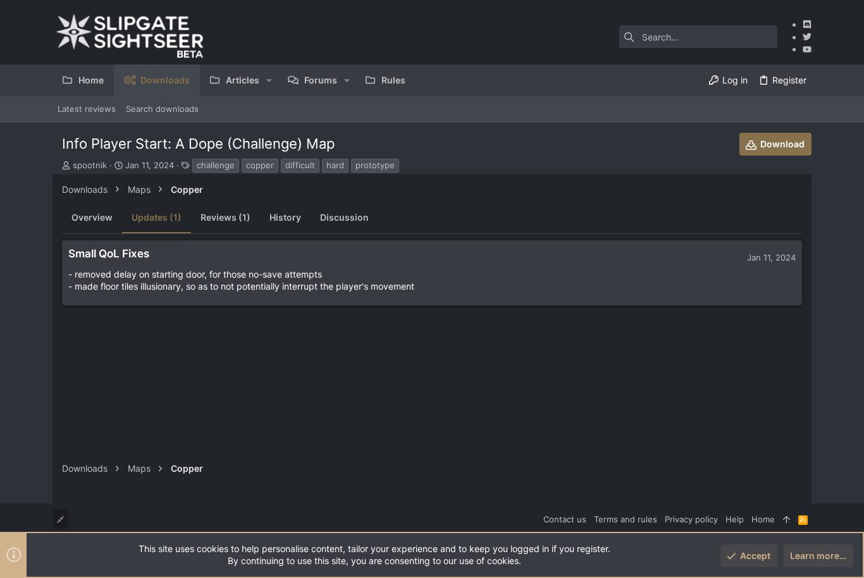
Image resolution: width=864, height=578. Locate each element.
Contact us (564, 519)
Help (734, 519)
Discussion (344, 217)
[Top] (786, 519)
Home (763, 519)
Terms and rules (625, 519)
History (285, 217)
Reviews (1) (225, 217)
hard (335, 165)
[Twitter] (807, 37)
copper (260, 165)
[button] (269, 80)
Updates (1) (157, 217)
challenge (216, 165)
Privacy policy (691, 519)
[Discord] (807, 24)
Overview (92, 217)
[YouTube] (807, 49)
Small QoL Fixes (108, 253)
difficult (300, 165)
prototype (375, 165)
